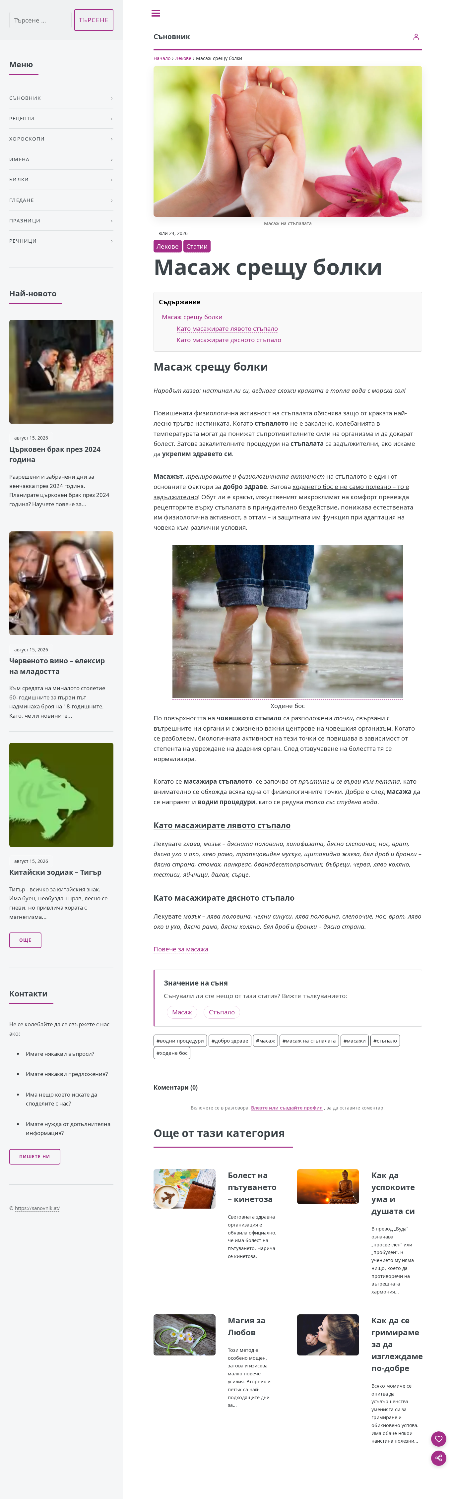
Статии (197, 246)
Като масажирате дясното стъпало (229, 339)
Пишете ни (34, 1157)
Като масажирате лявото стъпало (227, 328)
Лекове (183, 58)
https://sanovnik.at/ (37, 1208)
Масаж (182, 1012)
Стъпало (222, 1012)
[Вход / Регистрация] (416, 36)
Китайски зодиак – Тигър (55, 872)
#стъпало (385, 1040)
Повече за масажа (181, 949)
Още (25, 940)
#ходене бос (172, 1052)
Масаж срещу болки (192, 317)
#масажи (355, 1040)
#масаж (265, 1040)
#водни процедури (180, 1040)
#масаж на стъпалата (309, 1040)
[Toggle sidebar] (156, 13)
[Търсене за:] (40, 20)
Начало (162, 58)
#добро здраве (230, 1040)
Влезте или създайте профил (287, 1108)
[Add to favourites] (438, 1439)
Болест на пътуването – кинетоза (252, 1186)
